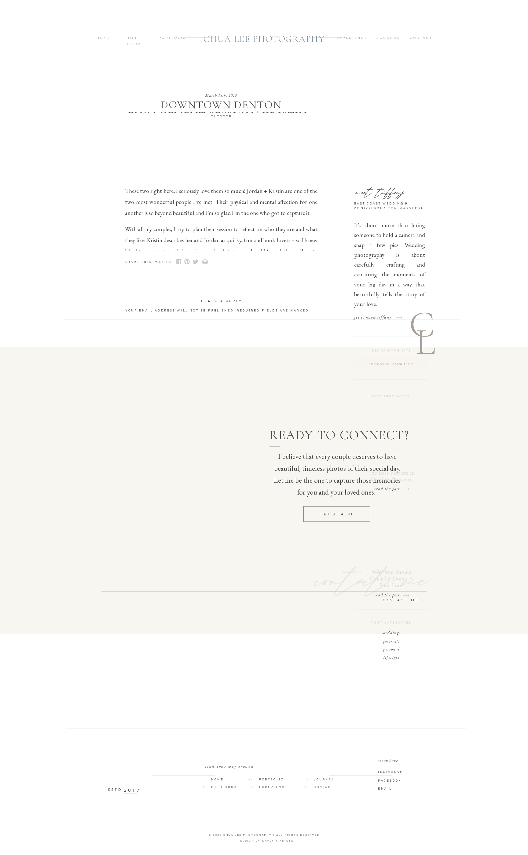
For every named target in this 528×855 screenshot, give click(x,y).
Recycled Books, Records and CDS (249, 262)
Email (134, 375)
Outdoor (221, 116)
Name (134, 361)
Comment (138, 320)
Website (135, 388)
